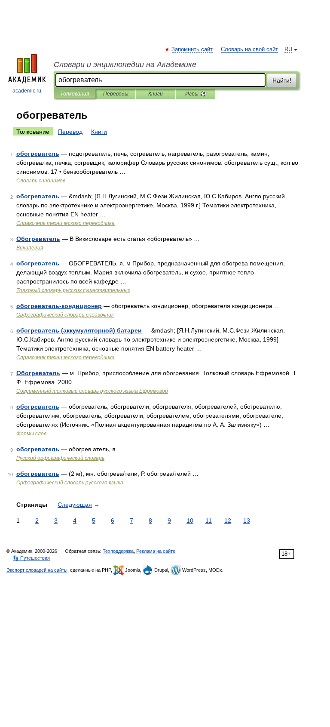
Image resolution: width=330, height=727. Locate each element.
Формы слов (31, 434)
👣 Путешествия (31, 558)
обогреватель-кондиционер (59, 305)
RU (288, 49)
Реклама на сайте (155, 551)
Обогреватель (38, 238)
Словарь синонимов (40, 181)
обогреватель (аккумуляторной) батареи (79, 330)
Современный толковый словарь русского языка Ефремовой (92, 391)
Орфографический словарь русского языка (69, 483)
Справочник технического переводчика (65, 223)
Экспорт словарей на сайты (36, 570)
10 (189, 520)
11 (208, 520)
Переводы (115, 94)
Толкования (74, 94)
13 (246, 520)
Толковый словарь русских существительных (73, 290)
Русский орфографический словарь (60, 458)
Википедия (29, 248)
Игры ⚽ (195, 94)
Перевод (70, 131)
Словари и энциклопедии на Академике (125, 64)
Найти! (281, 80)
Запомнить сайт (192, 49)
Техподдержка (118, 551)
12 (227, 520)
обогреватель (37, 153)
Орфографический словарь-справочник (65, 315)
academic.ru (26, 91)
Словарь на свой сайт (249, 49)
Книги (155, 94)
